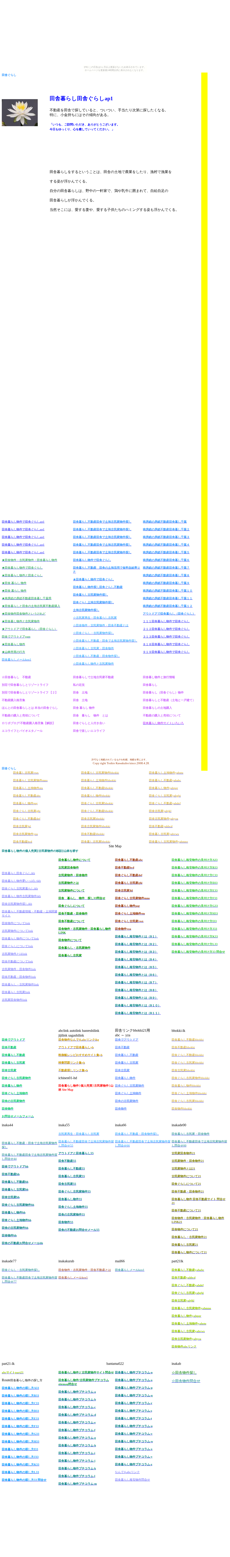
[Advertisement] (119, 79)
